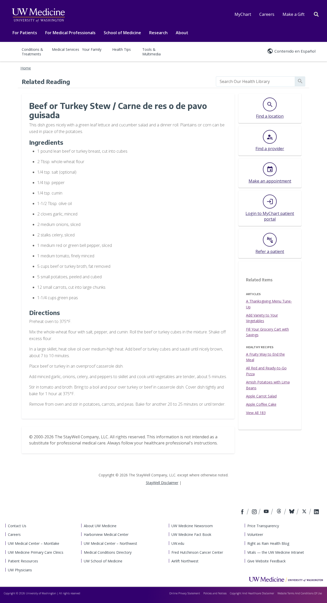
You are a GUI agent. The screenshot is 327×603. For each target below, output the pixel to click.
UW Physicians (20, 570)
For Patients (25, 32)
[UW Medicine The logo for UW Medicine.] (38, 15)
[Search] (316, 14)
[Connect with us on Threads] (279, 512)
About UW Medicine (100, 525)
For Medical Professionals (70, 32)
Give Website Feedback (266, 561)
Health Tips (121, 49)
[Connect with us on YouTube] (266, 512)
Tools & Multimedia (151, 51)
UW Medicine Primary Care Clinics (35, 552)
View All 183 (256, 412)
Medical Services (65, 49)
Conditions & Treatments (32, 51)
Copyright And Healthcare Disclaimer (252, 593)
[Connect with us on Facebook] (243, 512)
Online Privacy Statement (184, 593)
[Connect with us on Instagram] (255, 512)
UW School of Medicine (103, 561)
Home (25, 68)
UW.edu (177, 543)
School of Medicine (122, 32)
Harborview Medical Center (106, 534)
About (182, 32)
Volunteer (255, 534)
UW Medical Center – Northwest (110, 543)
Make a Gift (294, 14)
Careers (266, 14)
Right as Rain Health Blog (268, 543)
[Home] (286, 579)
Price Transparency (263, 525)
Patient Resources (23, 561)
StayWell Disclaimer (162, 482)
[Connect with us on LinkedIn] (316, 512)
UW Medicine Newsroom (192, 525)
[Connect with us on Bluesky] (292, 512)
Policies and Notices (215, 593)
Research (158, 32)
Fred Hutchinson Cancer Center (197, 552)
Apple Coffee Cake (261, 404)
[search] (255, 81)
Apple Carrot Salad (261, 396)
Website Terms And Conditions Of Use (299, 593)
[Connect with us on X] (304, 512)
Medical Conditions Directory (108, 552)
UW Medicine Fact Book (191, 534)
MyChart (243, 14)
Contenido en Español (295, 51)
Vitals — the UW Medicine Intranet (275, 552)
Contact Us (17, 525)
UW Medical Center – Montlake (33, 543)
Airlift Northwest (184, 561)
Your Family (91, 49)
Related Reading (46, 81)
